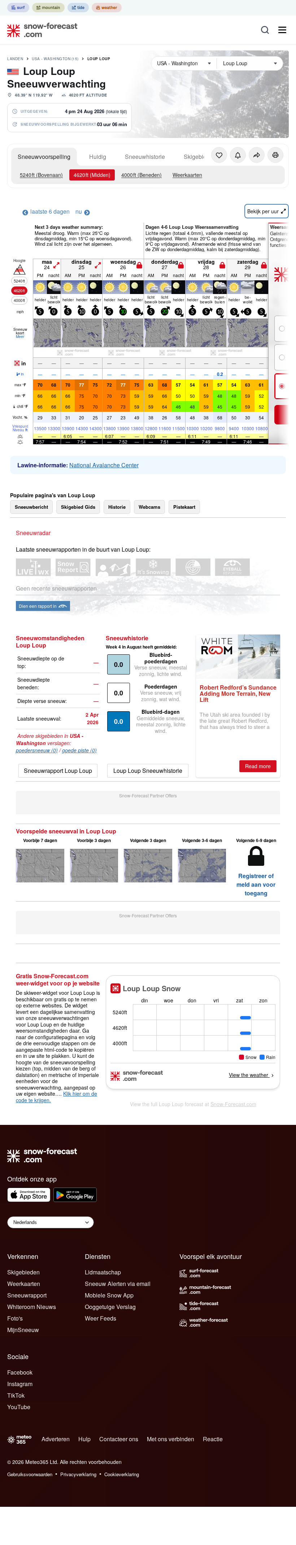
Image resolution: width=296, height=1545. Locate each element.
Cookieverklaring (121, 1474)
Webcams (149, 506)
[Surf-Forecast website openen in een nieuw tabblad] (18, 7)
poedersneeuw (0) (37, 750)
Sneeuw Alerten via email (118, 1283)
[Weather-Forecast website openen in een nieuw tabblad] (107, 7)
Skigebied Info (202, 156)
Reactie (213, 1439)
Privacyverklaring (78, 1474)
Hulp (84, 1439)
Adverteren (56, 1439)
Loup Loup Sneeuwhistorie (147, 770)
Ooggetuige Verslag (110, 1307)
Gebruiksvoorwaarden (29, 1474)
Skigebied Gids (78, 506)
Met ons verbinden (170, 1439)
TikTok (16, 1395)
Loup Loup (98, 58)
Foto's (15, 1318)
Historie (117, 506)
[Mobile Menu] (282, 29)
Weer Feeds (100, 1318)
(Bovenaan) (41, 174)
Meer (20, 336)
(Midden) (92, 174)
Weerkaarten (187, 174)
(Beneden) (141, 174)
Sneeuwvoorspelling (44, 156)
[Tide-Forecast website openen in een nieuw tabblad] (78, 7)
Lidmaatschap (103, 1272)
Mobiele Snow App (109, 1295)
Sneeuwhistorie (145, 156)
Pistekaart (184, 506)
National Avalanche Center (104, 465)
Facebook (19, 1372)
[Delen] (257, 155)
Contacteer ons (118, 1439)
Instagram (19, 1384)
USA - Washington (55, 58)
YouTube (18, 1407)
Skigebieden (23, 1272)
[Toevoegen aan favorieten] (219, 155)
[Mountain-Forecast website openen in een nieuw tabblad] (48, 7)
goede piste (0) (79, 750)
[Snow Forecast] (40, 30)
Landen (15, 58)
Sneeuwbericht (31, 506)
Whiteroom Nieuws (31, 1307)
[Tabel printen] (275, 155)
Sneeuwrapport (27, 1295)
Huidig (97, 156)
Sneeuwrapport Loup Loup (58, 770)
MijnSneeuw (23, 1330)
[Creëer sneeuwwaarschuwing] (238, 155)
